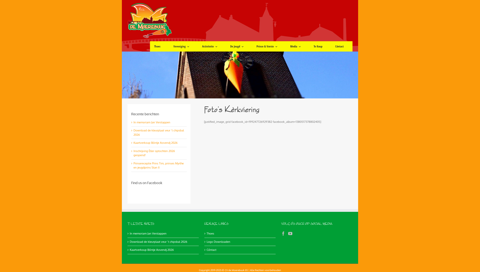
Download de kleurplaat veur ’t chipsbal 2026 (158, 242)
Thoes (210, 233)
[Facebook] (283, 234)
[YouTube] (290, 234)
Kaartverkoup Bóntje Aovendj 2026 (156, 143)
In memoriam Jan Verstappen (152, 122)
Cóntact (211, 250)
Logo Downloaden (218, 242)
